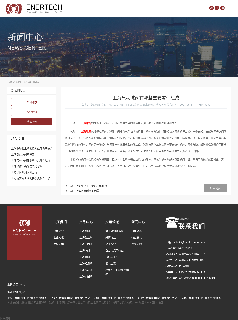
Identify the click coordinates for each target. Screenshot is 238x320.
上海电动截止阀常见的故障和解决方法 (33, 148)
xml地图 (139, 302)
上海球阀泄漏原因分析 (24, 172)
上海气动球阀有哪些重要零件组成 (30, 160)
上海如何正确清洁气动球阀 (91, 186)
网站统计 (5, 318)
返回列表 (215, 188)
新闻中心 (21, 82)
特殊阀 (61, 302)
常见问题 (34, 82)
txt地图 (159, 302)
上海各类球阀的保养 (87, 190)
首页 (10, 82)
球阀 (43, 302)
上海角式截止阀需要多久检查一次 (30, 178)
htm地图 (150, 302)
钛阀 (51, 302)
